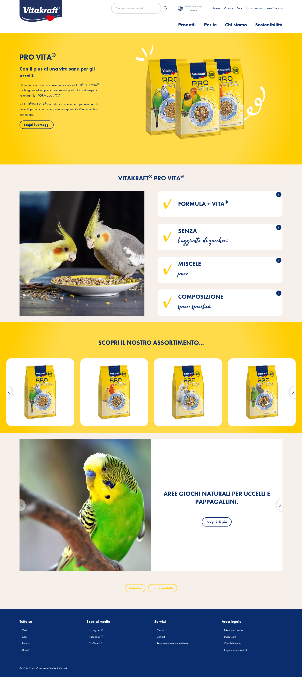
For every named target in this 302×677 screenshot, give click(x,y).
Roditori (26, 643)
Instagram (95, 630)
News (216, 8)
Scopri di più (217, 522)
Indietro (135, 588)
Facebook (95, 637)
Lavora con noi (254, 8)
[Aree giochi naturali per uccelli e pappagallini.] (85, 505)
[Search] (166, 8)
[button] (6, 392)
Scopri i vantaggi (36, 125)
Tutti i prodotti (162, 588)
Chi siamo (236, 24)
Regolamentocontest (235, 650)
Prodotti (187, 24)
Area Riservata (274, 8)
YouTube (94, 643)
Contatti (228, 8)
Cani (24, 637)
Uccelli (26, 650)
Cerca (160, 630)
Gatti (25, 630)
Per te (210, 24)
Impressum (230, 637)
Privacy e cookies (233, 630)
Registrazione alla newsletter (173, 643)
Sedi (239, 8)
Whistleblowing (232, 643)
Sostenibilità (268, 24)
